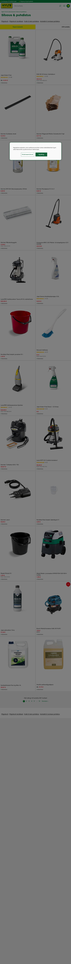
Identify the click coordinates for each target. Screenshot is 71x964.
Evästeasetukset (27, 154)
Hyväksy (41, 154)
